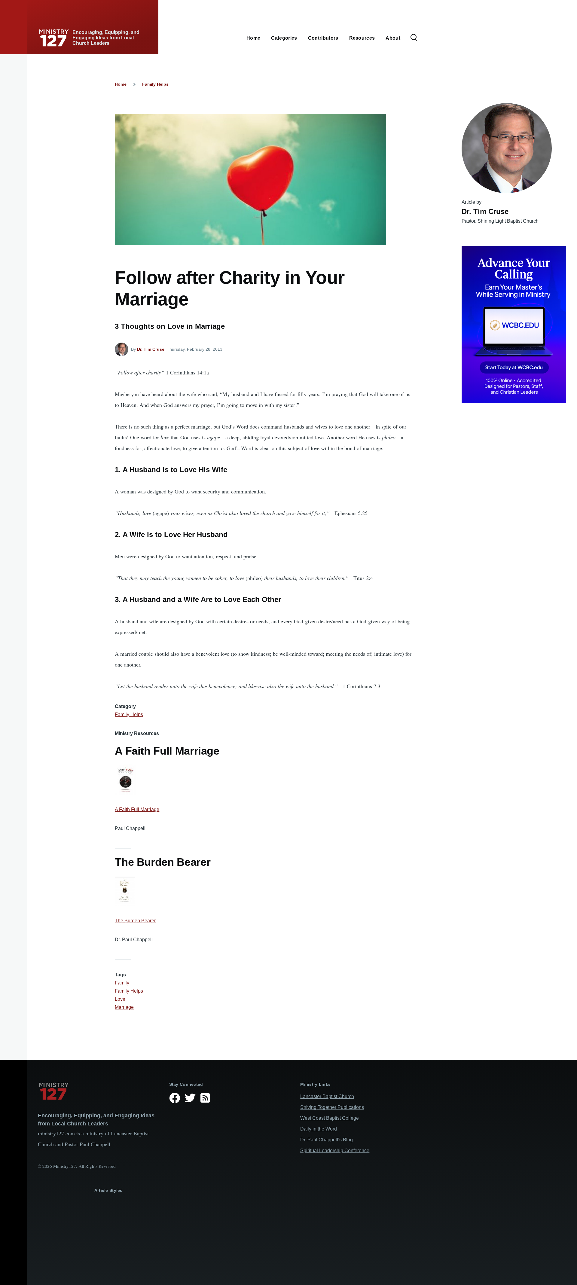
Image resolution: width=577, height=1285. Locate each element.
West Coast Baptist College (329, 1118)
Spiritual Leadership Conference (334, 1150)
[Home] (99, 1091)
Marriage (124, 1007)
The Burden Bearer (135, 920)
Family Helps (155, 84)
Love (120, 999)
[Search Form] (414, 38)
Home (121, 84)
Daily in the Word (318, 1128)
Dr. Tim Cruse (150, 349)
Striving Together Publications (332, 1107)
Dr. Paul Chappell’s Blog (326, 1139)
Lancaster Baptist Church (327, 1096)
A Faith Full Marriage (137, 809)
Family (122, 982)
